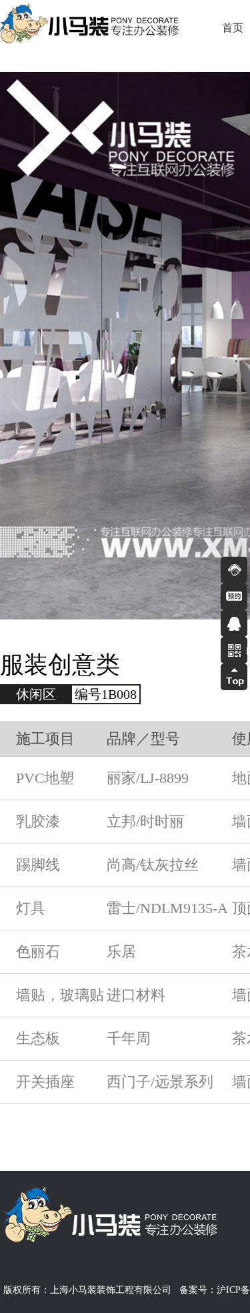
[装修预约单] (234, 596)
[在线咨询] (234, 570)
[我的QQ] (234, 623)
